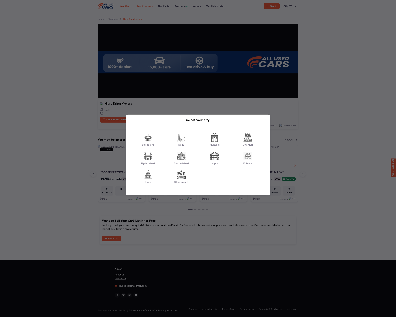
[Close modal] (266, 118)
